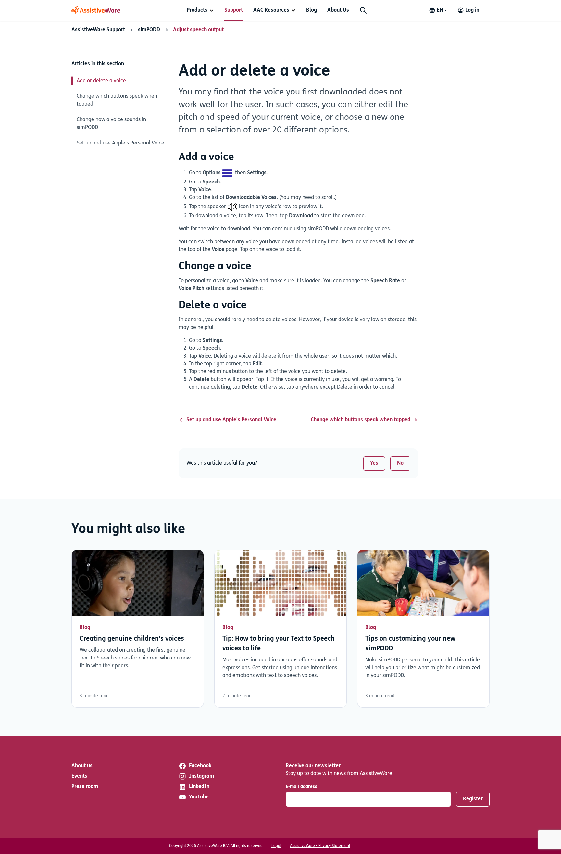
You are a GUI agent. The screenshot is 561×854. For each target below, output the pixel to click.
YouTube (199, 797)
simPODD (149, 29)
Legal (276, 846)
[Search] (363, 10)
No (400, 463)
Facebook (200, 766)
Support (233, 10)
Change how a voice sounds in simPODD (111, 123)
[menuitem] (200, 10)
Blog (311, 10)
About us (82, 766)
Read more (137, 629)
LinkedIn (199, 786)
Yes (374, 463)
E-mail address (301, 787)
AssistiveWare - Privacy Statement (320, 846)
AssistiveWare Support (98, 29)
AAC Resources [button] (271, 10)
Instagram (201, 776)
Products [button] (197, 10)
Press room (84, 786)
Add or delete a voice (101, 80)
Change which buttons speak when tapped (117, 100)
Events (79, 776)
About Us (338, 10)
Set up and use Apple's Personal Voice (120, 143)
